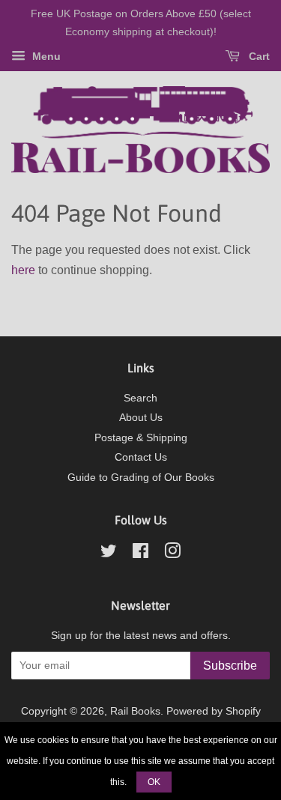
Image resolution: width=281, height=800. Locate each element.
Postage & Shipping (140, 437)
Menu (45, 56)
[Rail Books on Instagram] (172, 554)
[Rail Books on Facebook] (140, 554)
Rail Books (135, 711)
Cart (258, 56)
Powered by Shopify (213, 711)
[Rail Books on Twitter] (108, 554)
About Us (141, 417)
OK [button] (154, 782)
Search (140, 398)
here (23, 270)
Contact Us (141, 457)
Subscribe (230, 665)
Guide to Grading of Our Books (140, 477)
